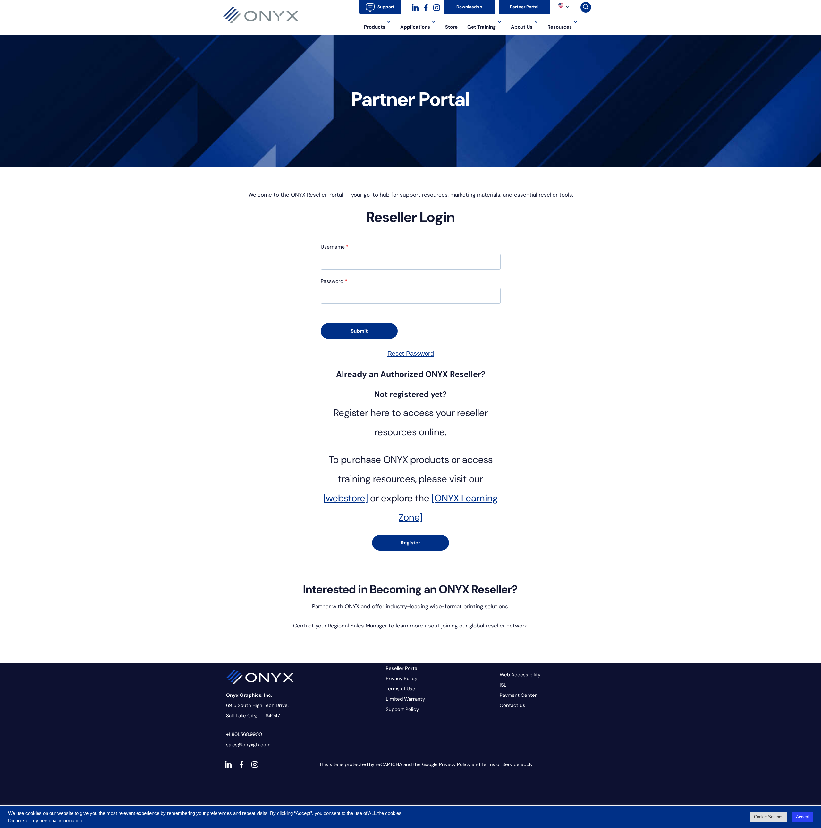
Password (334, 281)
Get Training (481, 27)
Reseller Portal (402, 668)
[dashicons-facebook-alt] (426, 7)
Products (374, 27)
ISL (503, 685)
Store (451, 27)
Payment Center (518, 695)
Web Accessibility (520, 674)
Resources (559, 27)
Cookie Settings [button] (768, 817)
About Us (521, 27)
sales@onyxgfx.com (248, 744)
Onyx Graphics (261, 15)
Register (410, 543)
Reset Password (410, 353)
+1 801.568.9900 (244, 734)
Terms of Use (400, 689)
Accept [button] (802, 817)
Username (335, 246)
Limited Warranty (405, 699)
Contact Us (512, 705)
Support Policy (402, 709)
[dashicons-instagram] (436, 7)
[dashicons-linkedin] (415, 7)
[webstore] (345, 498)
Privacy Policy (401, 678)
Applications (415, 27)
